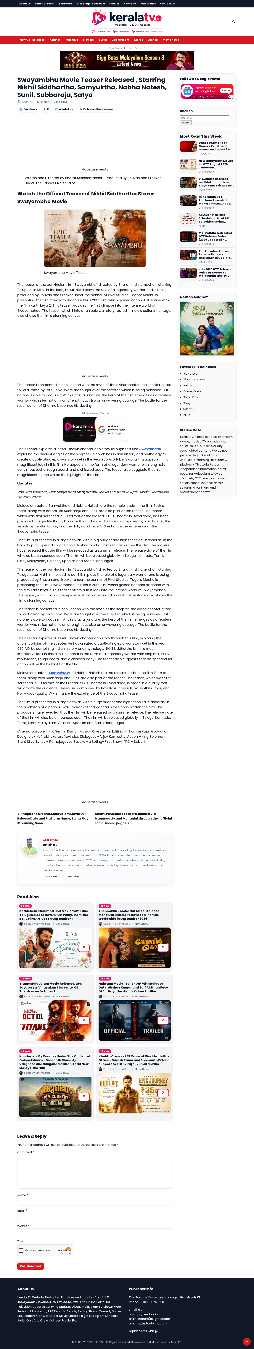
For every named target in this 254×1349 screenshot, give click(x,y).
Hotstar (114, 3)
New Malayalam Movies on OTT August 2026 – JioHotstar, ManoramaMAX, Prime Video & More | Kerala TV (216, 164)
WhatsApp (66, 109)
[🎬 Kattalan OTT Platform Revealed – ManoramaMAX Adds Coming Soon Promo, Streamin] (188, 202)
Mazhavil (72, 40)
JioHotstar (191, 373)
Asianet (55, 40)
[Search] (233, 21)
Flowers (88, 40)
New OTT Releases (32, 40)
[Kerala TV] (127, 20)
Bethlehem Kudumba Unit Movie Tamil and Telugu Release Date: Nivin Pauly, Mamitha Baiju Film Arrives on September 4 (53, 915)
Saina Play (190, 397)
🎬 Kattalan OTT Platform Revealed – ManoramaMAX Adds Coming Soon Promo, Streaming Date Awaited (214, 200)
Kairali (138, 40)
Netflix (187, 385)
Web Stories (148, 3)
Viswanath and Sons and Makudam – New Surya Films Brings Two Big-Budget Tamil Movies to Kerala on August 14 (215, 182)
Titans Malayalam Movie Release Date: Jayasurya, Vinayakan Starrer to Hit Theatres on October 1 (50, 987)
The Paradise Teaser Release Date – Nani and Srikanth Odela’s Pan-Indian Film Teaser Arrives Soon (216, 255)
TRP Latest (65, 3)
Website (73, 876)
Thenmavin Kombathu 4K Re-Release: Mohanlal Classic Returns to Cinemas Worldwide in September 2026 (129, 915)
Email (22, 1210)
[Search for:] (204, 117)
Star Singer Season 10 (91, 3)
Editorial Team (44, 3)
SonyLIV (188, 403)
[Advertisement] (95, 141)
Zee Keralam (120, 40)
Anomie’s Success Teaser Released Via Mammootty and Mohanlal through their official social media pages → (133, 818)
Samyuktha (59, 672)
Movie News (171, 40)
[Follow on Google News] (207, 91)
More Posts (52, 876)
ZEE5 (186, 415)
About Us (24, 3)
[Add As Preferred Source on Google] (95, 429)
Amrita (153, 40)
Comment (26, 1152)
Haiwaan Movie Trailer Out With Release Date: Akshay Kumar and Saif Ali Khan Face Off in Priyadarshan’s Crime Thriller (133, 987)
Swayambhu (150, 449)
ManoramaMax (194, 379)
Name (22, 1195)
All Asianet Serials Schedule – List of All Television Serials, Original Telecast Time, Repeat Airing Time (216, 218)
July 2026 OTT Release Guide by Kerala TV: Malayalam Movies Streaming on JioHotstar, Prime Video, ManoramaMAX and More (216, 273)
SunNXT (188, 409)
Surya (103, 40)
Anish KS (50, 844)
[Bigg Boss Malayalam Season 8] (127, 60)
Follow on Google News (98, 109)
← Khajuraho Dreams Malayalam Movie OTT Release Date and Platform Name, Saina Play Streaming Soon (52, 818)
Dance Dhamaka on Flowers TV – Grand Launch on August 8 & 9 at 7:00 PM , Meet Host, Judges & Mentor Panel (216, 146)
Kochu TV (130, 3)
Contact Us (167, 3)
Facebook (30, 109)
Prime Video (192, 391)
